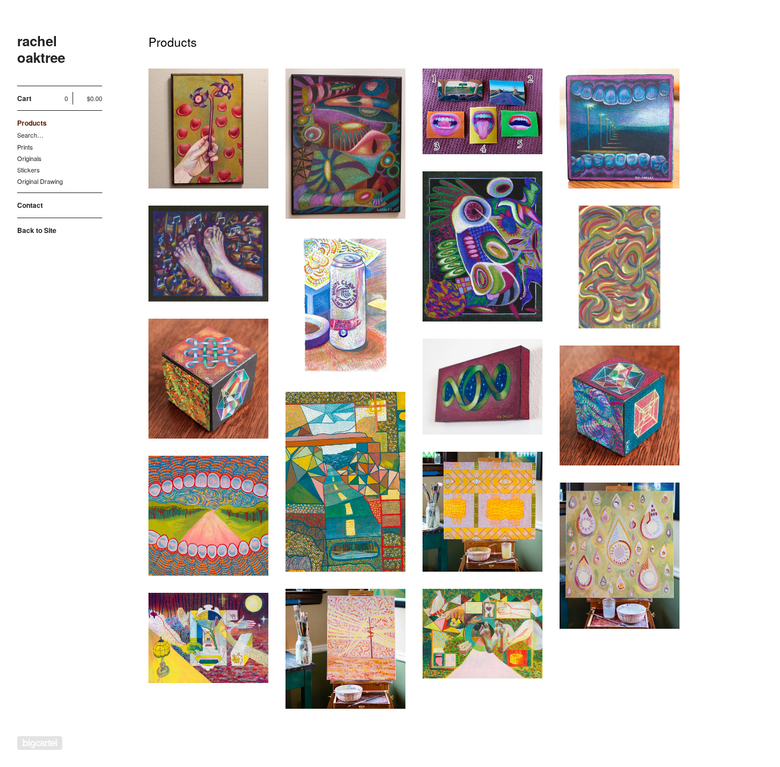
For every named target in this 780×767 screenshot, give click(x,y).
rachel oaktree (41, 49)
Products (32, 123)
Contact (30, 205)
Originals (29, 158)
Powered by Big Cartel (39, 743)
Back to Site (37, 230)
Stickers (28, 169)
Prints (25, 146)
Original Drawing (40, 181)
